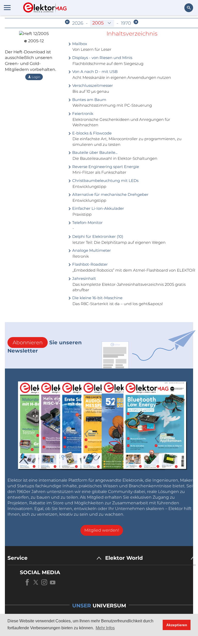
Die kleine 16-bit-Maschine (96, 297)
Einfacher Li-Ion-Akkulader (97, 208)
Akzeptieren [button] (176, 625)
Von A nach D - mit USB (94, 71)
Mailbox (79, 43)
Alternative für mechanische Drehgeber (109, 194)
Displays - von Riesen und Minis (101, 57)
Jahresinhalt (83, 278)
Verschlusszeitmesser (92, 85)
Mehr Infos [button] (105, 628)
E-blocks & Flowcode (91, 133)
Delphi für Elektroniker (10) (97, 236)
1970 (126, 23)
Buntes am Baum (88, 99)
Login (35, 77)
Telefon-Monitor (87, 222)
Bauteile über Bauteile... (94, 152)
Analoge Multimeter (91, 250)
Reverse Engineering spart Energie (105, 166)
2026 (77, 23)
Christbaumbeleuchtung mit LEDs (104, 180)
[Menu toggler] (7, 7)
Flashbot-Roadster (89, 264)
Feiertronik (82, 113)
